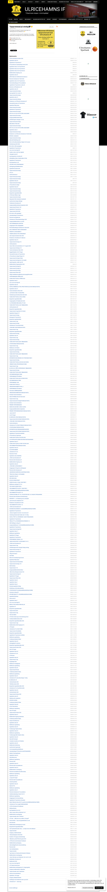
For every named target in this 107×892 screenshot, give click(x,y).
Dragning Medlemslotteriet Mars (16, 569)
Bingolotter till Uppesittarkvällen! (16, 826)
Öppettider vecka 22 (13, 783)
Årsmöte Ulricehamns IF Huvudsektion (17, 792)
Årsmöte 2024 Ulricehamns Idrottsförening (18, 496)
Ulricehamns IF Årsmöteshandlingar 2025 (18, 219)
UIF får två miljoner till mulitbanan (16, 806)
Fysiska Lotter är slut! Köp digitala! (16, 152)
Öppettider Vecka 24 (13, 767)
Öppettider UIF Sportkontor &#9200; (17, 635)
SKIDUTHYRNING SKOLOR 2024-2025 (17, 396)
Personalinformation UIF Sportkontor (17, 103)
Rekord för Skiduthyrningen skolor (16, 557)
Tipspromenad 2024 (13, 610)
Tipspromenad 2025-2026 (14, 211)
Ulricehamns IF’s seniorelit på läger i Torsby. (18, 677)
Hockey (37, 1)
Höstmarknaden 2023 (13, 681)
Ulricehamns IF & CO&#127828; (15, 629)
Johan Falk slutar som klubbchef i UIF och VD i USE (20, 857)
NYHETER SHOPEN (13, 700)
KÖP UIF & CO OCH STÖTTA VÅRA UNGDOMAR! (19, 113)
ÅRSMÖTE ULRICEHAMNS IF (15, 231)
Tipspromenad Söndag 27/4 (15, 241)
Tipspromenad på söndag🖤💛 (21, 27)
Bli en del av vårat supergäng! (15, 146)
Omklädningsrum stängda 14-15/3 (16, 119)
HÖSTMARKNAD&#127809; (15, 380)
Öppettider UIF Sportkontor (15, 109)
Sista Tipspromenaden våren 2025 (16, 235)
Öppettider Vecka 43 (13, 657)
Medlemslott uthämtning (14, 745)
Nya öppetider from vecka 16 (15, 93)
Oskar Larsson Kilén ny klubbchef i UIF (17, 812)
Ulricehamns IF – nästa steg (15, 881)
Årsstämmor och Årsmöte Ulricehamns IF (18, 101)
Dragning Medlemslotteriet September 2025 (18, 205)
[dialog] (86, 884)
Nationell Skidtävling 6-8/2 (14, 140)
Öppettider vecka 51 (13, 288)
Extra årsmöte (12, 822)
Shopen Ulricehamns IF (14, 720)
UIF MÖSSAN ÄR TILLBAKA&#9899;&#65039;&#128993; (21, 590)
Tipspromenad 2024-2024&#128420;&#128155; (19, 419)
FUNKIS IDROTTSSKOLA (14, 384)
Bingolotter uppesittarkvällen (15, 608)
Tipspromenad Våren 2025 (15, 272)
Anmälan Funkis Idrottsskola (15, 394)
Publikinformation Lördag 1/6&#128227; (17, 482)
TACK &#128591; (12, 614)
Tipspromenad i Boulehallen (15, 631)
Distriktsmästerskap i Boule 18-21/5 (16, 794)
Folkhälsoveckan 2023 (14, 684)
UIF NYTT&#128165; (13, 706)
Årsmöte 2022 (12, 847)
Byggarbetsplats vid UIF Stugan (16, 252)
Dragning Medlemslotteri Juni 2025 (16, 221)
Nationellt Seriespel (13, 739)
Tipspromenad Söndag (14, 323)
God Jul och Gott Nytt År (14, 602)
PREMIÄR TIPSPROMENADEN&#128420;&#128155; (20, 411)
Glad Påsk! (11, 555)
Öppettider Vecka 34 (13, 730)
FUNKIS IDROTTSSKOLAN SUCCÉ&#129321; (18, 378)
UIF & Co (11, 172)
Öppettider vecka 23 (13, 775)
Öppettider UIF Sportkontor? (15, 62)
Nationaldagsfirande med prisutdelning (17, 845)
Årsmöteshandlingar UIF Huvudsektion (17, 82)
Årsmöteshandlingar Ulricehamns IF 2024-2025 (19, 227)
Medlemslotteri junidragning (15, 842)
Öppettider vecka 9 (13, 129)
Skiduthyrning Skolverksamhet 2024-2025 (18, 294)
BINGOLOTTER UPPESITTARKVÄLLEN (17, 604)
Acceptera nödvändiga (88, 887)
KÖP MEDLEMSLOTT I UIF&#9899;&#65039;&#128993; (20, 594)
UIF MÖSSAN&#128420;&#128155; (16, 343)
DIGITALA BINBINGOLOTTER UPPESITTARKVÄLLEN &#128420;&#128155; (24, 286)
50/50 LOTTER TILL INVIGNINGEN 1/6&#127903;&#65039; (21, 516)
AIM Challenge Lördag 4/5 (14, 523)
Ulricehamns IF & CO (13, 451)
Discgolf (30, 1)
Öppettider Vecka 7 (13, 582)
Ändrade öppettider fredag (15, 586)
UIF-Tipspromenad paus (14, 865)
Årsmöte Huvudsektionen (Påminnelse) (17, 771)
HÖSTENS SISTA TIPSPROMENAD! (16, 164)
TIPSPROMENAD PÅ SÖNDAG (15, 376)
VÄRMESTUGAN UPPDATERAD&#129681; (18, 364)
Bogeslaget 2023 (13, 661)
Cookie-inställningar (13, 887)
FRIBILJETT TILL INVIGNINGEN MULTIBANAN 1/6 (19, 521)
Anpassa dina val (71, 887)
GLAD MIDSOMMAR (13, 449)
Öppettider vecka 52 (13, 284)
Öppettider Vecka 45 (13, 180)
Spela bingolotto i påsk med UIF (16, 262)
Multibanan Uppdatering (14, 665)
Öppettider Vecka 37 (13, 714)
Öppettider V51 (12, 606)
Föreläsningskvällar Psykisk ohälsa (16, 734)
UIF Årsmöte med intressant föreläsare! (17, 840)
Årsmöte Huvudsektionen (14, 217)
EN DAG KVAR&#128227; (14, 480)
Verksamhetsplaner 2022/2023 (15, 834)
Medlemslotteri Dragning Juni (15, 461)
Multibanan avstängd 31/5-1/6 (15, 484)
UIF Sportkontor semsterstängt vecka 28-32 (18, 64)
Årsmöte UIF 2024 (13, 453)
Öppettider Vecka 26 (13, 447)
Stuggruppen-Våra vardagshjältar (16, 225)
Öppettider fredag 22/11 (14, 313)
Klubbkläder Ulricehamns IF (15, 859)
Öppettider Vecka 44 (13, 186)
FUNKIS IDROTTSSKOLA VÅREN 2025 (17, 278)
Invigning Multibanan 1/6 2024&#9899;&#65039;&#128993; (21, 525)
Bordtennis (17, 1)
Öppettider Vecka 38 (13, 704)
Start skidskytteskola (13, 849)
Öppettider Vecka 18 (13, 239)
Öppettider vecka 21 (13, 789)
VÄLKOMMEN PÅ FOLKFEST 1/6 (16, 492)
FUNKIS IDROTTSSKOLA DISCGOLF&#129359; (19, 362)
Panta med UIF (12, 598)
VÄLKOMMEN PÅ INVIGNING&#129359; (17, 445)
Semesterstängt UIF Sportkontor (16, 215)
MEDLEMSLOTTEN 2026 (14, 123)
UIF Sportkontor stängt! (14, 184)
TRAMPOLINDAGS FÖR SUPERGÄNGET (17, 233)
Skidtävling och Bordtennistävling (16, 588)
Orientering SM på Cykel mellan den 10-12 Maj (19, 514)
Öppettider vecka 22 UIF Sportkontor (17, 80)
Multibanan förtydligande (14, 663)
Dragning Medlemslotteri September (17, 408)
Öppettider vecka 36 (13, 722)
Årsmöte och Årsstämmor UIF (15, 87)
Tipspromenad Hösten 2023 (15, 694)
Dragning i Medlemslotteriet (15, 877)
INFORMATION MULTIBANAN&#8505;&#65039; (19, 429)
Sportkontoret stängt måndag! (15, 201)
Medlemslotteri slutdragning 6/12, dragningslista (19, 867)
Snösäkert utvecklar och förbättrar (16, 741)
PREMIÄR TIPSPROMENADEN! (15, 404)
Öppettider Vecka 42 (13, 667)
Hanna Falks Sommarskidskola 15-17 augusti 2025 (20, 245)
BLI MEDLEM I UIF (13, 679)
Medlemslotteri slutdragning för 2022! (17, 824)
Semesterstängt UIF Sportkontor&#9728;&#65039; (20, 751)
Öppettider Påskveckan (14, 105)
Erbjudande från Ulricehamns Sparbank (17, 199)
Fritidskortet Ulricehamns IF (15, 203)
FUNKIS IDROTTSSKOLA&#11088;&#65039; (18, 341)
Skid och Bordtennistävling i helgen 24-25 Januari (19, 142)
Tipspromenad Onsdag (14, 315)
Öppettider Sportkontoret (14, 168)
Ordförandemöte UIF (13, 307)
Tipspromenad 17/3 (13, 567)
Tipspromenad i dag (13, 321)
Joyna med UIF (12, 413)
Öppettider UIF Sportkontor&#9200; (16, 433)
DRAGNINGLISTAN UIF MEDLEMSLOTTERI (18, 158)
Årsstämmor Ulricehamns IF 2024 (16, 502)
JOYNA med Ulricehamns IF (15, 457)
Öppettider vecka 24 (13, 74)
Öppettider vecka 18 (13, 89)
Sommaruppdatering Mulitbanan (16, 749)
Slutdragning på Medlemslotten (16, 166)
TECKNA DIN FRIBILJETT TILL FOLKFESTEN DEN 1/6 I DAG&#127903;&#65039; (25, 494)
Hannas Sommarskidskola (15, 873)
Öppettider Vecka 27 (13, 441)
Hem (11, 1)
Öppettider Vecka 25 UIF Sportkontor (17, 70)
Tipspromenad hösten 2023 (15, 647)
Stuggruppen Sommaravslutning (16, 798)
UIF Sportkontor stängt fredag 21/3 (16, 256)
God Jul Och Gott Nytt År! (14, 150)
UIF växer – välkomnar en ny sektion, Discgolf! (19, 818)
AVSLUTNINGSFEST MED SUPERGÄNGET (18, 229)
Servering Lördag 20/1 (14, 592)
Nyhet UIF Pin (12, 785)
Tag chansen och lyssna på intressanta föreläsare (19, 853)
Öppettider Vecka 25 (13, 763)
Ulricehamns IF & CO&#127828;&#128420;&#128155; (20, 425)
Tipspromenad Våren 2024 (15, 578)
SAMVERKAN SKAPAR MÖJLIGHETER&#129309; (19, 472)
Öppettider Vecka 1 (13, 600)
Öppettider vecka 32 (13, 743)
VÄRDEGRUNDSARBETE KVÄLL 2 (16, 386)
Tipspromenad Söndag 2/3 (15, 268)
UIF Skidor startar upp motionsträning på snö (18, 616)
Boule (24, 1)
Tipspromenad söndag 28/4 (15, 529)
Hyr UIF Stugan (12, 415)
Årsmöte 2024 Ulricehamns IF (15, 459)
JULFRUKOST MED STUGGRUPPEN (16, 292)
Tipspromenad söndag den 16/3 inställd (17, 260)
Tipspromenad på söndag (14, 270)
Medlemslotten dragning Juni (15, 72)
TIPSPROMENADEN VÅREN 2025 (16, 276)
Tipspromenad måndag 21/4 (15, 248)
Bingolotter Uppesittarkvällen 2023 (16, 620)
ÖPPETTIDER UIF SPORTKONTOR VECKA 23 (18, 76)
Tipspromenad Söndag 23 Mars (16, 258)
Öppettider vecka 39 (13, 696)
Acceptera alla (99, 887)
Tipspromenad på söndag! (15, 91)
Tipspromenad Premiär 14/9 (15, 207)
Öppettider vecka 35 (13, 726)
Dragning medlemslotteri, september (17, 869)
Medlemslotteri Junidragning (15, 769)
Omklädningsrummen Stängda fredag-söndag (19, 547)
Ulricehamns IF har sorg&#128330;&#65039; (18, 804)
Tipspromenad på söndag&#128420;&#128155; (19, 400)
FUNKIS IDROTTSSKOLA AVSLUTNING (17, 296)
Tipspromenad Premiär (14, 669)
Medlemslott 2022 (13, 861)
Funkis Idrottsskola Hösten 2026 (16, 58)
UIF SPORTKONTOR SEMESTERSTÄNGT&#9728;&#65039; (21, 439)
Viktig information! (13, 553)
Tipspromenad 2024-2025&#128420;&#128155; (19, 431)
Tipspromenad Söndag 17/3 (15, 563)
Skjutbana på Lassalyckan (14, 698)
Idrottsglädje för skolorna (14, 643)
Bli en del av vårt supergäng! (15, 213)
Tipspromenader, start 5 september (16, 871)
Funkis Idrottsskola (13, 423)
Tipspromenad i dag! (13, 622)
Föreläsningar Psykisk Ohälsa (15, 728)
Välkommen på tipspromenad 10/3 (16, 571)
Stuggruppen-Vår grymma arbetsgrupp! (17, 468)
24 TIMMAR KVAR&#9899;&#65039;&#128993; (19, 490)
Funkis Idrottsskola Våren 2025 (15, 290)
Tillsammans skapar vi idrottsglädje (16, 474)
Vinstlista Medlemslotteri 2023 (15, 618)
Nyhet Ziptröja (12, 565)
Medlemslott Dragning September (16, 716)
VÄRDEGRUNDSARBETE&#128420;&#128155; (19, 392)
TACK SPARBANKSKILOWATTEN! (16, 223)
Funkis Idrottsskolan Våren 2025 (16, 250)
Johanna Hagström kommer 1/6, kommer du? (19, 512)
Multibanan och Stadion (14, 347)
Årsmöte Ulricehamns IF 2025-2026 (16, 78)
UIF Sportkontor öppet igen (15, 435)
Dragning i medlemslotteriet (15, 832)
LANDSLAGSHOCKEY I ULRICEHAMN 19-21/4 (18, 541)
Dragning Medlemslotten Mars (15, 117)
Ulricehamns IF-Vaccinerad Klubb (16, 325)
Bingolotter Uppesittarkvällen (15, 192)
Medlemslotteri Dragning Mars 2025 (16, 264)
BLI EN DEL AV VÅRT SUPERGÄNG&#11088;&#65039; (20, 368)
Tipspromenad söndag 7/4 (15, 549)
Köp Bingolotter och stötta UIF (15, 156)
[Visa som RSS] (57, 26)
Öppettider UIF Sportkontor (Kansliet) (17, 800)
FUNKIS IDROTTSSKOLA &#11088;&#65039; (18, 305)
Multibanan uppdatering (14, 637)
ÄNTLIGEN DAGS (13, 478)
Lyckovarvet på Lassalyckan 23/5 (16, 500)
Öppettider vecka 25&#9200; (15, 455)
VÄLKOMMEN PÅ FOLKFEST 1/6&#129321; (18, 488)
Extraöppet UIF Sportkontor (15, 317)
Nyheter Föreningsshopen (14, 753)
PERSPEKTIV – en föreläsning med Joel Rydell (19, 498)
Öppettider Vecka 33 (13, 737)
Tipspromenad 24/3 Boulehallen (16, 561)
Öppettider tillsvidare (13, 596)
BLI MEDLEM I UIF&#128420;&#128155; (17, 417)
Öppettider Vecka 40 (13, 690)
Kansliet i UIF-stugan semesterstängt (17, 836)
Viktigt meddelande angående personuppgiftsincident (20, 274)
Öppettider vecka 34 (13, 60)
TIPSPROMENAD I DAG (14, 382)
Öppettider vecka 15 (13, 97)
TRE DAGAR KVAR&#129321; (15, 486)
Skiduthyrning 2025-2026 (14, 144)
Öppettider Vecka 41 (13, 675)
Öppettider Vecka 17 (13, 531)
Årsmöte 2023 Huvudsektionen (15, 765)
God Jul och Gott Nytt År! (14, 863)
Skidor (43, 1)
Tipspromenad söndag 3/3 (15, 574)
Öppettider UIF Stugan (14, 535)
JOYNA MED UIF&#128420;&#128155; (17, 327)
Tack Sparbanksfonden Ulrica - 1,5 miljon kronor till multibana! (22, 828)
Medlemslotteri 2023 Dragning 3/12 (16, 624)
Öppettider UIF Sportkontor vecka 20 (17, 85)
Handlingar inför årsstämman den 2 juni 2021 (18, 879)
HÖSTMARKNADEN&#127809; (15, 374)
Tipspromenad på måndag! (15, 99)
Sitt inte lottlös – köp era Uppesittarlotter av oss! (19, 820)
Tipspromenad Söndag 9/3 (15, 266)
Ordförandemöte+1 (13, 174)
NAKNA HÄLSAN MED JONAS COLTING (17, 406)
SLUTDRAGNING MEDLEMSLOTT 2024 (17, 303)
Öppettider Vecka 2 (13, 280)
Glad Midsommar (13, 757)
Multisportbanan (12, 808)
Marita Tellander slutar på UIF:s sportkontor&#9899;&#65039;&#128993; (24, 802)
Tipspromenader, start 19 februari (16, 816)
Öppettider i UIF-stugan (14, 875)
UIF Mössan (11, 655)
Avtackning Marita (13, 781)
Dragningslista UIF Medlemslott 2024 (17, 300)
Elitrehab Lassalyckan (14, 135)
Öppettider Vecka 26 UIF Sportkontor (17, 68)
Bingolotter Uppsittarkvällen (15, 319)
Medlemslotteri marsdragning (15, 814)
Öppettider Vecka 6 (13, 584)
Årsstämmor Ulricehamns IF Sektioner (17, 237)
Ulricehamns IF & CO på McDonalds (16, 688)
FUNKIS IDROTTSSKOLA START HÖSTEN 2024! (19, 443)
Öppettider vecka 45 (13, 335)
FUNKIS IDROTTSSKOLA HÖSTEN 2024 (17, 437)
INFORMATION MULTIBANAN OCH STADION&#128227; (20, 358)
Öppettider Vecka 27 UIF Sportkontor (17, 66)
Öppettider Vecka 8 (13, 580)
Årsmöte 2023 (12, 761)
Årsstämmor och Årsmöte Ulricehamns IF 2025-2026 (20, 133)
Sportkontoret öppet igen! (14, 747)
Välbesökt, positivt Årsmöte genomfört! (17, 838)
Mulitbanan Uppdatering (14, 533)
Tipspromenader (12, 830)
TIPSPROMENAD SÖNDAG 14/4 (15, 539)
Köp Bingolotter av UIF (14, 162)
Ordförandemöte (13, 243)
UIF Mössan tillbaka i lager (15, 195)
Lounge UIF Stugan (13, 777)
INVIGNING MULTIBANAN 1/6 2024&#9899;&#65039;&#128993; (22, 508)
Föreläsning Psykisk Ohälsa (15, 639)
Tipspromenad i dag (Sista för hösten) (17, 311)
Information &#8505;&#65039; (15, 390)
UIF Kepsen (11, 626)
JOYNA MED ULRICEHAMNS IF (15, 466)
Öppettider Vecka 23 (13, 476)
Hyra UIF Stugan (12, 649)
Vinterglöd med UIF (13, 154)
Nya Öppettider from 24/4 (14, 810)
